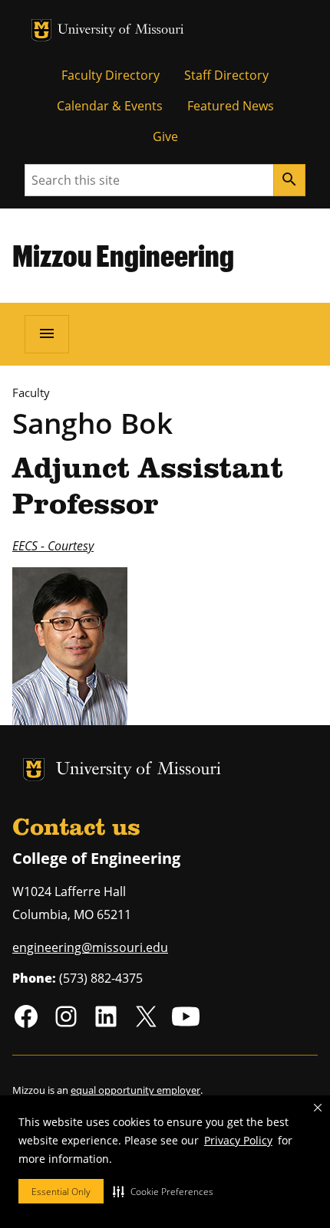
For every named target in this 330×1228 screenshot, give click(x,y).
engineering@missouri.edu (90, 947)
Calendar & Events (110, 105)
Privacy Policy (238, 1140)
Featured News (230, 105)
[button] (163, 1191)
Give (165, 136)
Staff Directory (226, 75)
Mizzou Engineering (123, 255)
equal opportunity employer (135, 1090)
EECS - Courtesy (53, 545)
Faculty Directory (110, 75)
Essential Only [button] (61, 1191)
